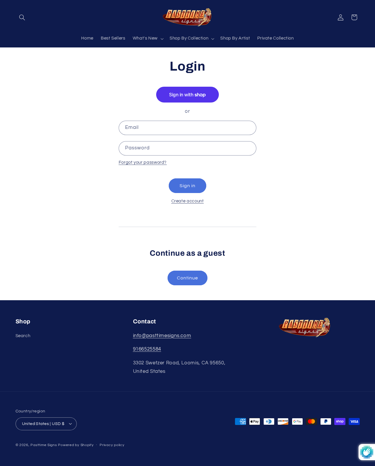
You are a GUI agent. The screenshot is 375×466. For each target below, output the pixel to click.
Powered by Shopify (75, 445)
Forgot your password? (143, 162)
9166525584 (147, 349)
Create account (187, 201)
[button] (22, 17)
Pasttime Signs (43, 445)
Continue (187, 278)
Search (23, 336)
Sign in (187, 185)
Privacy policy (112, 445)
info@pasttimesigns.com (162, 335)
